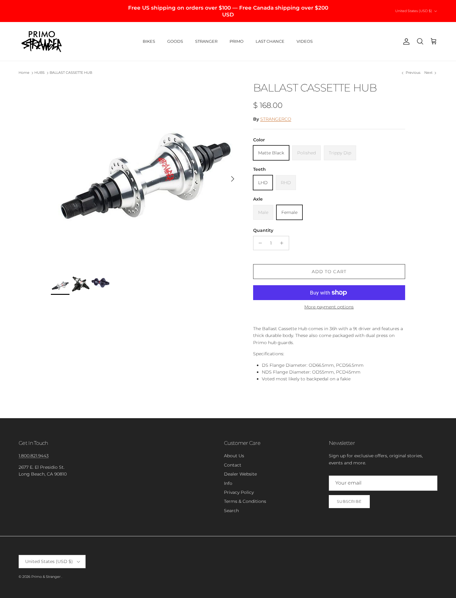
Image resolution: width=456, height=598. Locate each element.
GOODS (175, 41)
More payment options (329, 307)
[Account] (405, 41)
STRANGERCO (275, 119)
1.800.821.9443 (34, 455)
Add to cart (329, 271)
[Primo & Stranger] (42, 41)
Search (231, 510)
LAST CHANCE (270, 41)
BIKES (149, 41)
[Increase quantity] (283, 243)
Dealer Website (240, 474)
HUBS (39, 73)
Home (24, 73)
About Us (234, 455)
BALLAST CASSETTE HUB (71, 73)
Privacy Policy (239, 492)
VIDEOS (305, 41)
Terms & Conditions (245, 501)
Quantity (263, 230)
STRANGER (206, 41)
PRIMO (237, 41)
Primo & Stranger (46, 576)
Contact (232, 465)
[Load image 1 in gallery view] (145, 176)
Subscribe (349, 501)
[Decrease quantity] (258, 243)
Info (228, 483)
